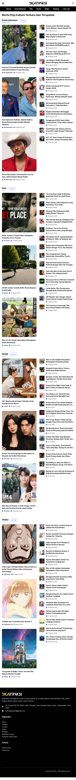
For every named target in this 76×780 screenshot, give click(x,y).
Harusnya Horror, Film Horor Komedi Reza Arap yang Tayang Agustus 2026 (60, 282)
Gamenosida (6, 748)
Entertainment (20, 9)
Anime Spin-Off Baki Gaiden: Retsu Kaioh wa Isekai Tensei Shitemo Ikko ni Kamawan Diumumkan (19, 569)
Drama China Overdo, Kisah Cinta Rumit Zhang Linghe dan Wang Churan (59, 456)
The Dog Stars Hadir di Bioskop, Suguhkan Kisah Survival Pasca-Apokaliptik (58, 196)
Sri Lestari (7, 240)
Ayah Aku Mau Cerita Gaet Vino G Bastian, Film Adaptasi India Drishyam (59, 273)
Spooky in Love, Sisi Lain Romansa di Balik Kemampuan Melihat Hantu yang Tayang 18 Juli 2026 (60, 473)
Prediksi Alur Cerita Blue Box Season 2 (17, 622)
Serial (39, 9)
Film (31, 9)
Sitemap (5, 732)
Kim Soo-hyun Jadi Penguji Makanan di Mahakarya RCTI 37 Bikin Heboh (58, 54)
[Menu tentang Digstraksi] (3, 3)
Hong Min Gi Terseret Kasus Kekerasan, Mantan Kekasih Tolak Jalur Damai (59, 97)
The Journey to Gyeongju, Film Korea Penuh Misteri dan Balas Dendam (58, 307)
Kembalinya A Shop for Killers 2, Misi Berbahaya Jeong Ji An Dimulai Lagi (59, 465)
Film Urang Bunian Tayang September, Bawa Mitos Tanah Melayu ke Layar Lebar (57, 256)
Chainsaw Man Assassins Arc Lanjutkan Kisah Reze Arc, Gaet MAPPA (58, 605)
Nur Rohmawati (8, 72)
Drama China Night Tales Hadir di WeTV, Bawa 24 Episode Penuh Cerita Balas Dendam (58, 387)
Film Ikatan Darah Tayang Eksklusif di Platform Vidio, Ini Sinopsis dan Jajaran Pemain (59, 239)
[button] (73, 3)
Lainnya (23, 20)
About (4, 722)
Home (8, 9)
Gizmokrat (5, 750)
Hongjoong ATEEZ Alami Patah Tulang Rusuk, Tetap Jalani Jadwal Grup (59, 122)
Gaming (56, 9)
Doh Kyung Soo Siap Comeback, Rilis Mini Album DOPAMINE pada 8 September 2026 (60, 45)
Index (4, 729)
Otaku (47, 9)
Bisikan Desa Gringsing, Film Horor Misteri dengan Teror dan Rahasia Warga (59, 247)
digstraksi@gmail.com (17, 711)
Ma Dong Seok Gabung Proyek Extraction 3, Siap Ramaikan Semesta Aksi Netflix (57, 105)
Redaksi (5, 724)
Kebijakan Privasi (8, 734)
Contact (4, 727)
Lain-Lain (66, 9)
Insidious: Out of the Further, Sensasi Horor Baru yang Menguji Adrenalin (59, 230)
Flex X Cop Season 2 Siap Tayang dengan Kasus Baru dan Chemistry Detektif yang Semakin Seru (59, 422)
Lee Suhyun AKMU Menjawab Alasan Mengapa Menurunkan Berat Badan (60, 62)
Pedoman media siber (9, 737)
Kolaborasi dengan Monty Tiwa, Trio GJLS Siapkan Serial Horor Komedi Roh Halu (60, 413)
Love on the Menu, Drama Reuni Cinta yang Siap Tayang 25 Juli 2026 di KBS (60, 447)
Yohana (6, 293)
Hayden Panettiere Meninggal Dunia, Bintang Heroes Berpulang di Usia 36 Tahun (59, 114)
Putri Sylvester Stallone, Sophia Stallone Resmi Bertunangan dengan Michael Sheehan (17, 122)
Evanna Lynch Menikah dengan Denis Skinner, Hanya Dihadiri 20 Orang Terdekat (58, 28)
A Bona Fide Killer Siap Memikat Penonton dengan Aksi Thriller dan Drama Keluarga (59, 439)
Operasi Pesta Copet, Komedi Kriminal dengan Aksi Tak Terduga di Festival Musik (59, 265)
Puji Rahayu (7, 574)
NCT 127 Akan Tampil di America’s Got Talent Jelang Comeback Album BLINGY (60, 139)
